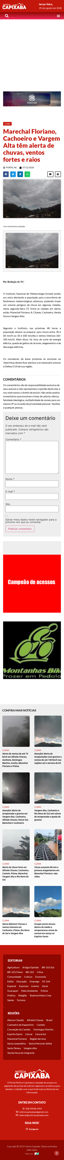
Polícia (44, 990)
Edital (10, 981)
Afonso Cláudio (15, 1020)
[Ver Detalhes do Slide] (32, 98)
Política (11, 995)
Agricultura (13, 967)
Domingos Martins (43, 1029)
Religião (22, 995)
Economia (40, 976)
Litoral (28, 1034)
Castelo (41, 1024)
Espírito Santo (14, 1034)
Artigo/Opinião (30, 967)
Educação (21, 981)
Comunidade (14, 976)
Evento (35, 986)
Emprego (34, 981)
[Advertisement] (32, 53)
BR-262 (30, 971)
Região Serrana (38, 1038)
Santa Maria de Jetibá (40, 1043)
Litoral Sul (40, 1034)
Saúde (10, 1000)
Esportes (23, 986)
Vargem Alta (30, 1048)
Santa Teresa (14, 1048)
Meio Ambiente (29, 990)
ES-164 (46, 981)
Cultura (28, 976)
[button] (58, 15)
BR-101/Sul (48, 967)
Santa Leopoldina (16, 1043)
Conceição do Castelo (18, 1029)
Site (7, 504)
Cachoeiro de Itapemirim (20, 1024)
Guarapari (12, 990)
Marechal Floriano (17, 1038)
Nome (9, 479)
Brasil (49, 1020)
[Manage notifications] (56, 1153)
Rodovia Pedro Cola (40, 995)
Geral (45, 986)
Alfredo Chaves (35, 1020)
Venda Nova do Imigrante (20, 1052)
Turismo (21, 1000)
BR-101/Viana (15, 971)
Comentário (13, 439)
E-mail (10, 491)
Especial (11, 986)
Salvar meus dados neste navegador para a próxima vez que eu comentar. (31, 520)
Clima (40, 971)
